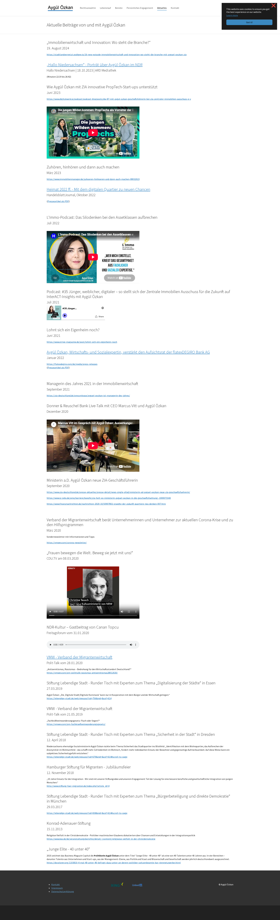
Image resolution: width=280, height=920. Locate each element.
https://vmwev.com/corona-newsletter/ (67, 542)
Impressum (57, 887)
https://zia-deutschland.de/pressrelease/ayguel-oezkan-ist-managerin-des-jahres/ (88, 395)
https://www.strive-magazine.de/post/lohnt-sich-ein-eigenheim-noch (82, 341)
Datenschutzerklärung (62, 891)
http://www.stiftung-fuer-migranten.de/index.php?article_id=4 (78, 785)
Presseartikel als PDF (58, 201)
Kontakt (55, 884)
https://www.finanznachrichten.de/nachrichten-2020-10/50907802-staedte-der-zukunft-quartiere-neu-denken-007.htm (106, 503)
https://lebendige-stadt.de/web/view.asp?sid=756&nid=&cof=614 (79, 698)
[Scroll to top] (273, 913)
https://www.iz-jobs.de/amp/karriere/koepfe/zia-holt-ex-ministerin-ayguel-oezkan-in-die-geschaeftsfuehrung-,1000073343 (109, 498)
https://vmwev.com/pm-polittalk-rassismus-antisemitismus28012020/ (82, 672)
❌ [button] (273, 5)
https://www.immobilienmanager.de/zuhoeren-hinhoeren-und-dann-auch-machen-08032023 (93, 179)
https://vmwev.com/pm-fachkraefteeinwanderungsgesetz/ (76, 724)
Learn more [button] (232, 15)
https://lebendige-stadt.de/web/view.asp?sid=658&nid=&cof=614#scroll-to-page (87, 813)
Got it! (249, 22)
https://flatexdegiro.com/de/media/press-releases (72, 364)
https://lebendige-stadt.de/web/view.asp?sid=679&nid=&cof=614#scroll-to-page (87, 756)
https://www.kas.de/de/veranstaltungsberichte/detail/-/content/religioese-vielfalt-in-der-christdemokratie (101, 838)
